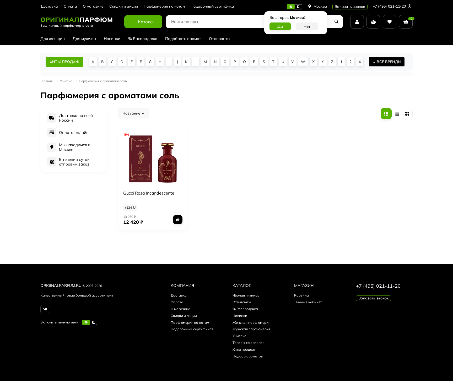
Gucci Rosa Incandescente (148, 193)
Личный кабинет (308, 302)
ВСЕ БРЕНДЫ (389, 61)
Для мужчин (84, 38)
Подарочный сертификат (213, 6)
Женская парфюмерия (251, 322)
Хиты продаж (244, 349)
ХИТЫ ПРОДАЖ (64, 61)
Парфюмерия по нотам (164, 6)
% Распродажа (142, 38)
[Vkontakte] (45, 309)
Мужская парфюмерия (252, 329)
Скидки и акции (123, 6)
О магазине (93, 6)
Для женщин (52, 38)
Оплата (70, 6)
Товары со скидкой (249, 342)
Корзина (301, 295)
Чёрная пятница (246, 295)
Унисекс (239, 336)
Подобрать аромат (183, 38)
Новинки (112, 38)
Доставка (49, 6)
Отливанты (219, 38)
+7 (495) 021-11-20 (390, 6)
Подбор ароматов (248, 356)
